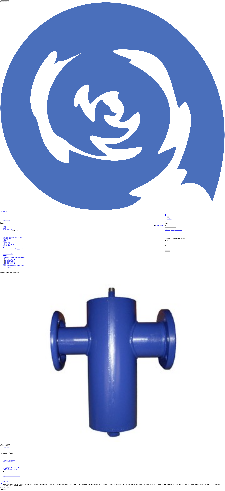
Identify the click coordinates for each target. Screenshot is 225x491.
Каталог (4, 213)
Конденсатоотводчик (7, 245)
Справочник (5, 214)
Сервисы (4, 462)
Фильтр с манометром (9, 261)
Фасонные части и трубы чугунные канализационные (13, 257)
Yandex (180, 230)
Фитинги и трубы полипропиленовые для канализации (14, 266)
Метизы (4, 247)
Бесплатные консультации (8, 461)
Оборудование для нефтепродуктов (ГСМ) (11, 249)
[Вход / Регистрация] (165, 215)
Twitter (173, 230)
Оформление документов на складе (10, 469)
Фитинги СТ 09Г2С (7, 267)
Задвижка (5, 240)
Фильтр (4, 228)
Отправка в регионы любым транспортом (11, 476)
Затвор (4, 241)
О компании (5, 215)
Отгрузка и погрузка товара (8, 473)
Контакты (5, 217)
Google (170, 230)
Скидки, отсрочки (6, 468)
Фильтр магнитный (9, 260)
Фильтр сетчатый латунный (10, 262)
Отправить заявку (6, 220)
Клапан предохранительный (8, 244)
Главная (4, 226)
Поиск (3, 223)
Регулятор (5, 255)
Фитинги (5, 264)
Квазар (1, 210)
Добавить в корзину (5, 445)
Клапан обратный (6, 243)
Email (166, 235)
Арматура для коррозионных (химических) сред (12, 237)
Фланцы (4, 268)
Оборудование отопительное (8, 251)
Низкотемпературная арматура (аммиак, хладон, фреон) (14, 248)
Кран (4, 246)
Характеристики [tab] (6, 447)
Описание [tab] (5, 448)
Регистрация (169, 219)
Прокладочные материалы (8, 254)
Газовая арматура (6, 239)
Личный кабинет (6, 218)
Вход (166, 223)
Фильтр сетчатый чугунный (10, 263)
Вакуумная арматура (7, 238)
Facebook (167, 230)
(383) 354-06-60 (4, 481)
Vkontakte (177, 230)
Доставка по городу (7, 474)
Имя (166, 245)
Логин (166, 221)
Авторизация (170, 217)
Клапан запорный (6, 242)
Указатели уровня (6, 256)
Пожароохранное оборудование (9, 252)
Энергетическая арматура (8, 269)
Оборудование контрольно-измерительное (11, 250)
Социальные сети (168, 229)
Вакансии (5, 216)
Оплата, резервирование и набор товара (11, 467)
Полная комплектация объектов (9, 460)
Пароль (166, 225)
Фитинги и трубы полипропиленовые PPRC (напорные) (14, 265)
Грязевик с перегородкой (8, 229)
